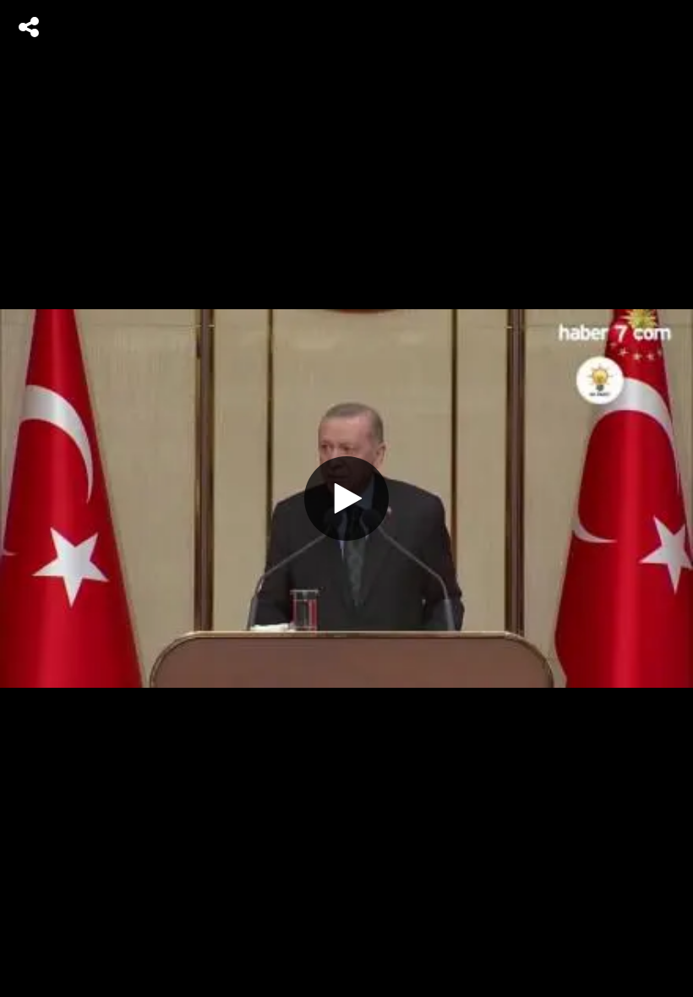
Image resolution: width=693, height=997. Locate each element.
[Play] (346, 498)
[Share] (28, 27)
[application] (346, 498)
